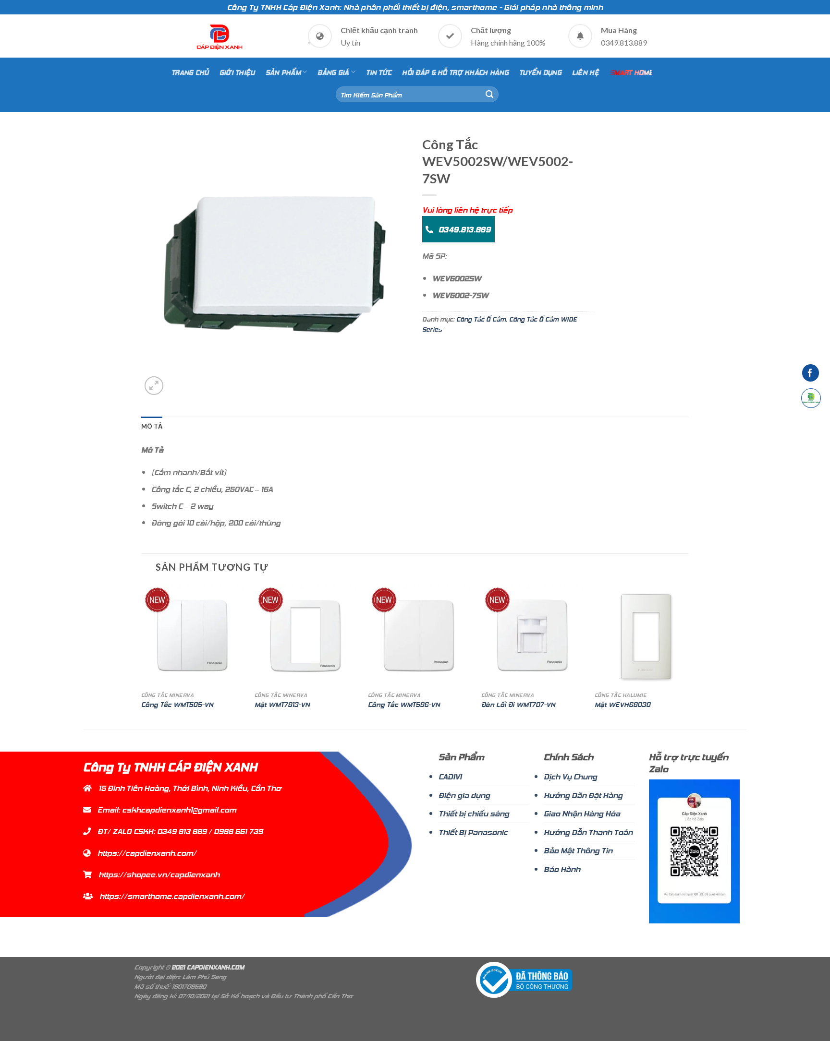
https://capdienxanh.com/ (147, 852)
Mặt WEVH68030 (622, 704)
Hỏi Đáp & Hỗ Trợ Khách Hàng (455, 72)
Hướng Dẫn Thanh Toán (588, 831)
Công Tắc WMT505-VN (177, 704)
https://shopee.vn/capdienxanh (159, 874)
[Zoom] (154, 385)
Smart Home (631, 72)
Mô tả (151, 426)
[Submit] (489, 94)
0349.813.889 (463, 229)
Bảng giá (333, 72)
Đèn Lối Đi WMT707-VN (518, 704)
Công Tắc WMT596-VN (404, 704)
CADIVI (450, 776)
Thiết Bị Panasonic (473, 831)
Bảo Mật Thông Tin (578, 850)
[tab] (151, 426)
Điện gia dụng (464, 795)
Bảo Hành (562, 868)
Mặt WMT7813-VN (282, 704)
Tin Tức (378, 72)
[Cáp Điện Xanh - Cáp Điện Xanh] (220, 37)
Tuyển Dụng (540, 72)
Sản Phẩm (283, 72)
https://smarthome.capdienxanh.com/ (171, 895)
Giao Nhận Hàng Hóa (582, 813)
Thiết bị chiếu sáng (474, 813)
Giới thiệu (237, 72)
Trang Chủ (190, 72)
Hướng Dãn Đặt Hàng (583, 795)
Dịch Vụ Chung (570, 776)
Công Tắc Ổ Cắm (481, 318)
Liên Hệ (585, 72)
